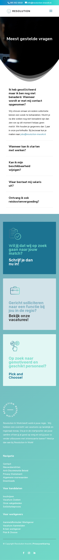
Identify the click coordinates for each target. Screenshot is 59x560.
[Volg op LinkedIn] (34, 553)
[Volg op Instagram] (29, 553)
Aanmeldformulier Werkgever (18, 522)
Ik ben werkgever (12, 529)
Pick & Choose (10, 532)
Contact (7, 463)
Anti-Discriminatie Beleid (15, 470)
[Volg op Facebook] (23, 553)
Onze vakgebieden (12, 503)
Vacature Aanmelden (14, 525)
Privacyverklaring (41, 543)
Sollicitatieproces (12, 506)
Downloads (9, 480)
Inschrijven (8, 496)
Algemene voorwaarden (15, 477)
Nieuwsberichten (11, 467)
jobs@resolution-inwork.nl (33, 134)
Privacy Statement (12, 474)
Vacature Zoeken (12, 499)
